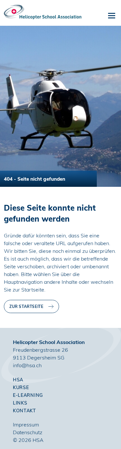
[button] (111, 15)
